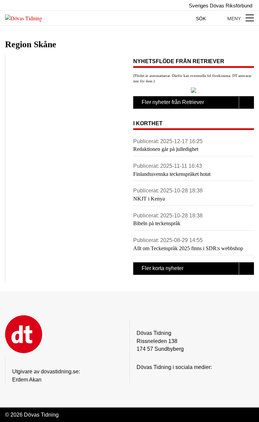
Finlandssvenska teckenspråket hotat (171, 174)
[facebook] (154, 377)
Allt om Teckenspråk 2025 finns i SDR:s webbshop (188, 248)
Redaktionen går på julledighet (165, 149)
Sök (201, 18)
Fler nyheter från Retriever (173, 102)
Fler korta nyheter (162, 268)
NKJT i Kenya (149, 199)
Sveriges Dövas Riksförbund (220, 5)
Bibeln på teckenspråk (156, 223)
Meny (234, 18)
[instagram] (140, 377)
